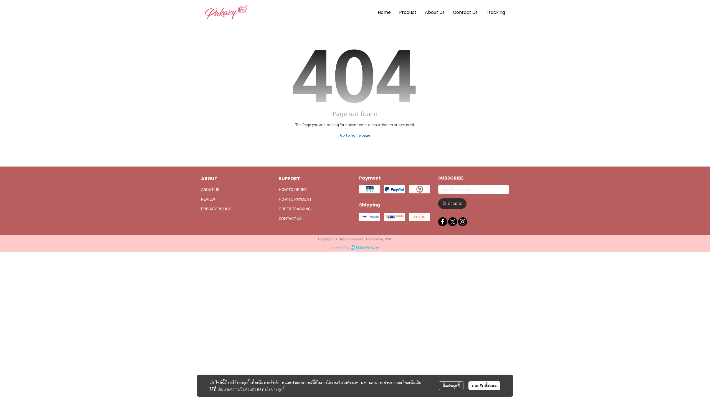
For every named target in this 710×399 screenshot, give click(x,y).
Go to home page (355, 134)
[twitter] (452, 221)
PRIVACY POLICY (216, 209)
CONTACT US (290, 218)
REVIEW (208, 199)
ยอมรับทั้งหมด (484, 385)
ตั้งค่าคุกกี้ (451, 385)
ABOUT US (210, 189)
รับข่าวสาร (452, 203)
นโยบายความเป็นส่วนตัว (236, 389)
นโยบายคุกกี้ (275, 389)
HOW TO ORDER (293, 189)
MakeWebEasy (367, 247)
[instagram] (462, 221)
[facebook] (442, 221)
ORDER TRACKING (295, 209)
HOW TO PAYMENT (295, 199)
